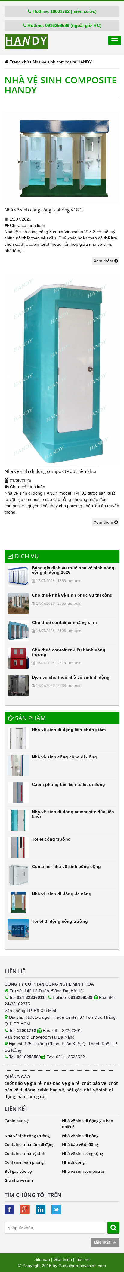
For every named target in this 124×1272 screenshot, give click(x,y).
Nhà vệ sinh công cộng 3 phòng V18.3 (44, 210)
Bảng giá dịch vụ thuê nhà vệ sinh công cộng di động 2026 (73, 570)
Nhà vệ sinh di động (80, 1135)
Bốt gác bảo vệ (18, 1171)
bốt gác (74, 1090)
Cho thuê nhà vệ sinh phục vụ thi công (72, 595)
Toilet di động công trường (60, 921)
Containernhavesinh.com (82, 1265)
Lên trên (103, 1242)
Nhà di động (73, 1162)
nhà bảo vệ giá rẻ (61, 1083)
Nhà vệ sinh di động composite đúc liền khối (50, 471)
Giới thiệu (63, 1259)
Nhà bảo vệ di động (80, 1144)
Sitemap (42, 1259)
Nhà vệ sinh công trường (27, 1135)
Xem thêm (104, 260)
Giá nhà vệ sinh (19, 1180)
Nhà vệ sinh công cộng (82, 1153)
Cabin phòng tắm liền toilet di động (68, 784)
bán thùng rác (31, 1096)
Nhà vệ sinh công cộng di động (64, 757)
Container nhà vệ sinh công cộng (66, 866)
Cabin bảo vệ (17, 1120)
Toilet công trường (51, 839)
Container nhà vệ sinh (25, 1153)
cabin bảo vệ (51, 1090)
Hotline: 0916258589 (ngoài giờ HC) (63, 25)
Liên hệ (83, 1259)
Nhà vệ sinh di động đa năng (61, 893)
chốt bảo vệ (94, 1083)
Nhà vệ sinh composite (83, 1171)
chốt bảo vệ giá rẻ (23, 1083)
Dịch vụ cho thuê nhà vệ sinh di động (71, 677)
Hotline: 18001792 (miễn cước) (64, 11)
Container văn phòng (24, 1162)
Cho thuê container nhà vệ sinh (64, 622)
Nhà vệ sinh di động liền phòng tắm (69, 729)
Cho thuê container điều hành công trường (68, 652)
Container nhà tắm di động (29, 1144)
